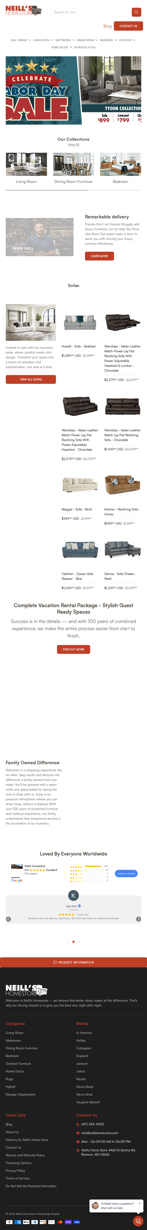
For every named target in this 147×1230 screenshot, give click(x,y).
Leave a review (126, 873)
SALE (14, 40)
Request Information (76, 962)
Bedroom (120, 181)
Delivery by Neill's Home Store (27, 1140)
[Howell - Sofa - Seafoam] (80, 322)
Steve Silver (84, 1094)
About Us (12, 1132)
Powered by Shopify (48, 1213)
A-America (84, 1033)
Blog (9, 1124)
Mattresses (13, 1040)
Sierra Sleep (84, 1087)
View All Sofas (31, 379)
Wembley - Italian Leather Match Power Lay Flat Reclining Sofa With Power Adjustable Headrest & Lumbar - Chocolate (122, 358)
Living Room (26, 181)
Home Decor (15, 1071)
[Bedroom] (120, 164)
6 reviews (74, 909)
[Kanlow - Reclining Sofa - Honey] (122, 485)
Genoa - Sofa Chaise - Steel (120, 576)
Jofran (80, 1071)
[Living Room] (26, 164)
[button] (8, 919)
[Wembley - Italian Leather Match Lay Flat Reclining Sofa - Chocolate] (122, 406)
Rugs (9, 1079)
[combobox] (96, 12)
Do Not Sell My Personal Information (31, 1186)
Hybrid (10, 1087)
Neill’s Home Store (26, 1213)
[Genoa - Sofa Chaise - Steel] (122, 550)
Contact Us (128, 26)
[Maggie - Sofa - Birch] (80, 485)
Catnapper (83, 1048)
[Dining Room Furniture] (73, 164)
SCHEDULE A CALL (85, 47)
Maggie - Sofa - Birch (77, 509)
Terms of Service (17, 1178)
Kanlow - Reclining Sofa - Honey (122, 511)
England (82, 1056)
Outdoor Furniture (18, 1063)
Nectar (81, 1079)
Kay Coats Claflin (71, 906)
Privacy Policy (15, 1170)
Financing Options (19, 1163)
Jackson (82, 1063)
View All (73, 144)
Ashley (81, 1040)
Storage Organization (20, 1094)
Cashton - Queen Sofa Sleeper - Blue (77, 576)
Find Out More (73, 649)
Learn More (99, 256)
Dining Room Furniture (73, 181)
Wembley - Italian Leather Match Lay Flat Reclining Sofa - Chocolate (122, 435)
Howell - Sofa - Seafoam (79, 346)
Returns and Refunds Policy (25, 1155)
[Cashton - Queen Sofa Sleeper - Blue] (80, 550)
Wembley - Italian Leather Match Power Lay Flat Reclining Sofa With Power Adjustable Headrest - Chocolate (80, 439)
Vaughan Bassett (88, 1102)
